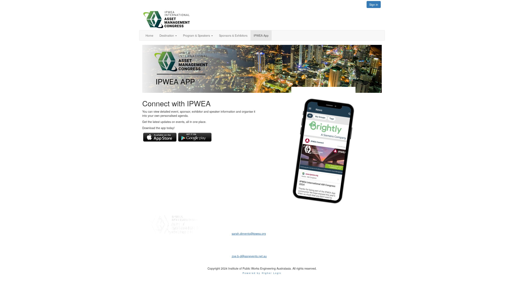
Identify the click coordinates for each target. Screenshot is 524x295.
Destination (167, 35)
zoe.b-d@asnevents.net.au (249, 256)
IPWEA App (261, 35)
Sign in (373, 4)
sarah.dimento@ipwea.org (249, 233)
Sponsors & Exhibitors (233, 35)
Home (149, 35)
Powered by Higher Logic (262, 273)
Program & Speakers (197, 35)
